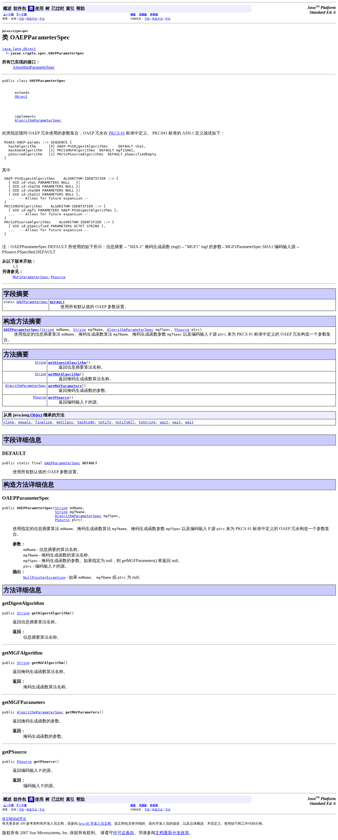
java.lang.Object (19, 49)
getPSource (58, 398)
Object (21, 97)
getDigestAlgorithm (67, 363)
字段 (21, 18)
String (47, 330)
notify (104, 422)
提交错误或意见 (14, 819)
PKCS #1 (117, 133)
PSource (182, 330)
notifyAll (124, 422)
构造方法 (31, 18)
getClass (64, 422)
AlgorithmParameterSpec (34, 67)
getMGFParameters (65, 386)
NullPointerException (44, 577)
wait (164, 422)
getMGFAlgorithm (64, 374)
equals (24, 422)
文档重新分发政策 (172, 832)
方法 (42, 18)
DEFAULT (57, 302)
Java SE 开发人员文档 (94, 823)
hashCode (85, 422)
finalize (43, 422)
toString (147, 422)
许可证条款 (123, 832)
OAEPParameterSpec (32, 302)
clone (8, 422)
